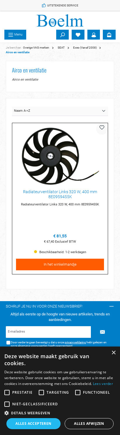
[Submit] (102, 332)
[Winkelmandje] (109, 35)
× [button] (113, 353)
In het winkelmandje (60, 264)
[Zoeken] (62, 35)
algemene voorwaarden (33, 345)
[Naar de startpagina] (60, 20)
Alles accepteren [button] (33, 423)
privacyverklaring (75, 342)
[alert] (60, 391)
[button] (60, 413)
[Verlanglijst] (78, 35)
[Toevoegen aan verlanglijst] (102, 129)
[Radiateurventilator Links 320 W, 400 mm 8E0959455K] (60, 156)
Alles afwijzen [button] (89, 423)
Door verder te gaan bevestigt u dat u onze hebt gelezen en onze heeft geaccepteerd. (59, 344)
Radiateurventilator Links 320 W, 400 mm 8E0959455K (60, 194)
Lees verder (103, 383)
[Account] (93, 35)
